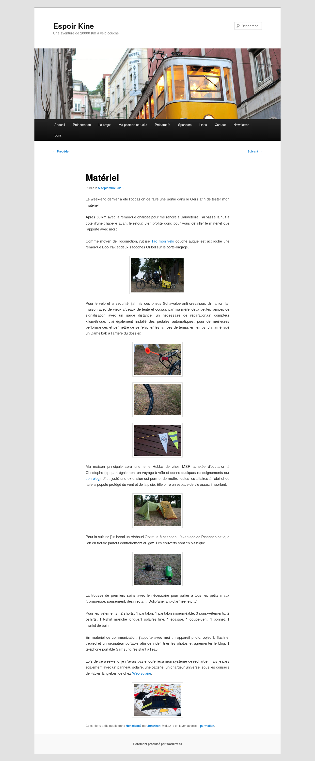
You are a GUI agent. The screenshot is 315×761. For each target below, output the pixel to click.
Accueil (59, 124)
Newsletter (241, 124)
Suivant (255, 151)
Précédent (62, 151)
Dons (58, 135)
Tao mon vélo (162, 241)
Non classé (134, 725)
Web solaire (141, 673)
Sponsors (185, 124)
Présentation (82, 124)
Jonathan (153, 725)
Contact (220, 124)
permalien (207, 725)
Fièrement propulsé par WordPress (157, 744)
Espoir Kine (73, 25)
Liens (203, 124)
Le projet (104, 124)
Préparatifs (162, 124)
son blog (92, 478)
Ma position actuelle (133, 124)
